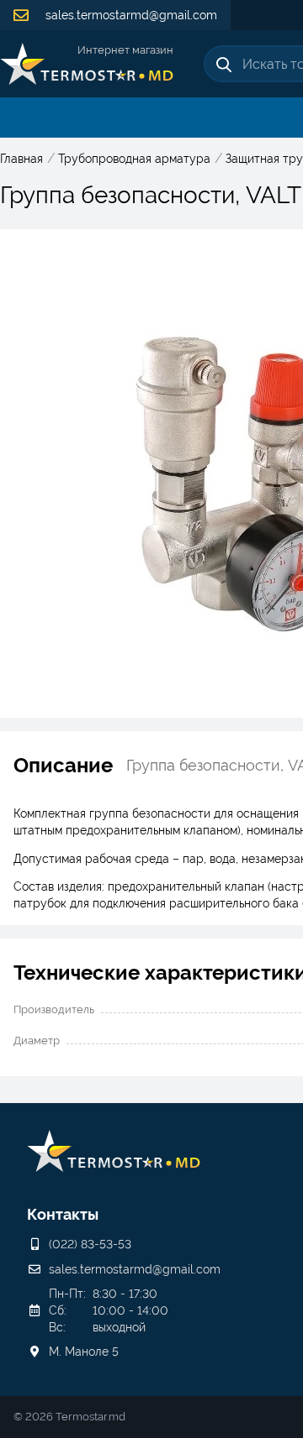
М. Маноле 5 (84, 1351)
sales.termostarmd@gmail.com (129, 15)
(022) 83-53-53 (90, 1244)
